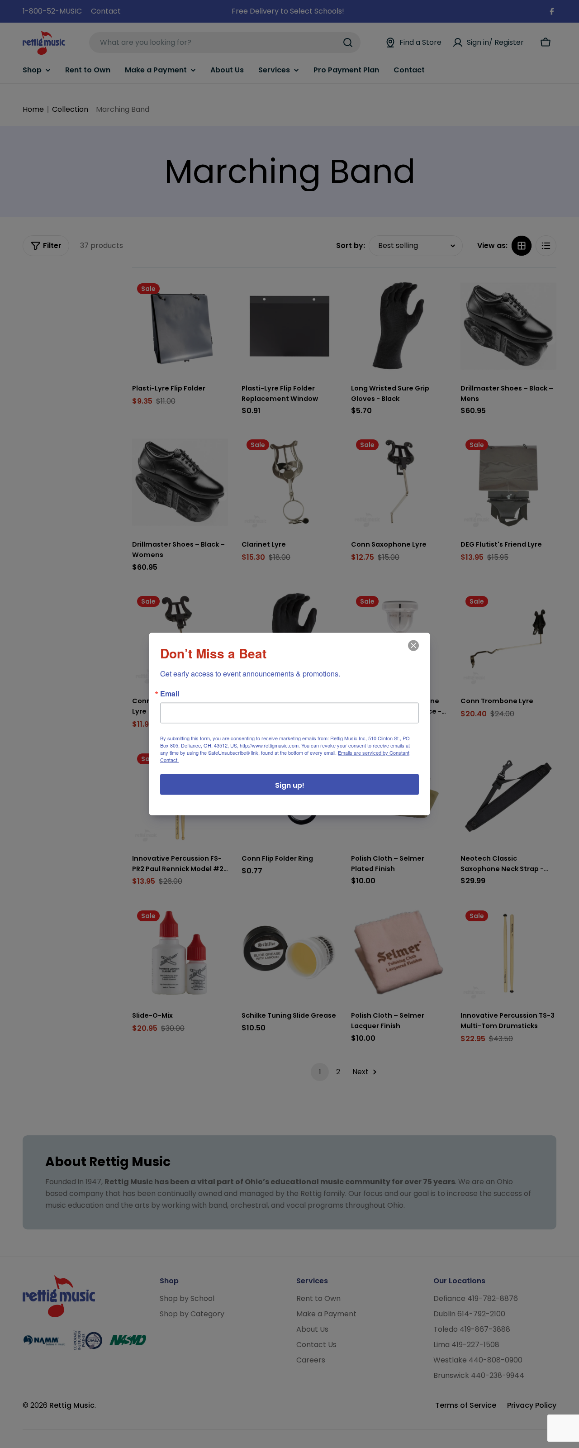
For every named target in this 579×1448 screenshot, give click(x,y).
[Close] (412, 652)
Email (169, 693)
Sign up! (289, 785)
